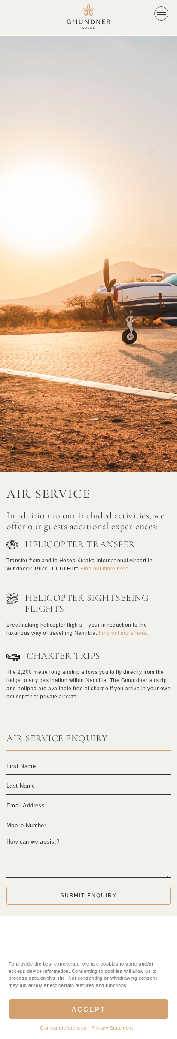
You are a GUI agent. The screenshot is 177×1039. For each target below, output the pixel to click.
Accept (89, 1009)
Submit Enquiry (89, 896)
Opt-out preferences (63, 1027)
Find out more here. (105, 569)
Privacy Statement (112, 1027)
